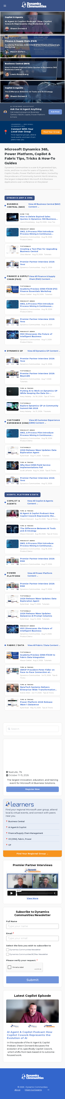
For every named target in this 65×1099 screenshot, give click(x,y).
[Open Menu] (5, 5)
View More (32, 898)
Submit (33, 980)
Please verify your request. (21, 960)
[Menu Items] (48, 1090)
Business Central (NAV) (17, 63)
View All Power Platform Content (40, 574)
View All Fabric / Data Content (43, 645)
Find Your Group (52, 132)
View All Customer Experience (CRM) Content (44, 421)
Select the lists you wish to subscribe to (28, 945)
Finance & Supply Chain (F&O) (21, 41)
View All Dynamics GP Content (43, 351)
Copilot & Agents (14, 17)
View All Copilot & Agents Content (40, 502)
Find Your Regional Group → (33, 853)
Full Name (11, 921)
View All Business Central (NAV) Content (44, 205)
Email (10, 933)
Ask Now (55, 112)
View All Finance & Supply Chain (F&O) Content (42, 277)
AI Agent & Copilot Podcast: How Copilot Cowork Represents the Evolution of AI (29, 1035)
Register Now (32, 789)
